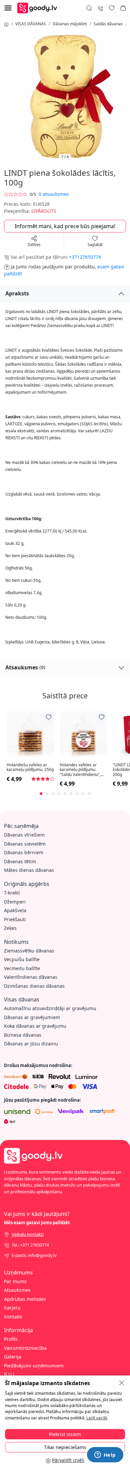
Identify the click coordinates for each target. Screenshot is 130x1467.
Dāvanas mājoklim (70, 24)
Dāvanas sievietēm (25, 844)
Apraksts (17, 293)
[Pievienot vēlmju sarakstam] (48, 716)
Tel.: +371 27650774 (30, 1245)
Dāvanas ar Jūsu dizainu (31, 1043)
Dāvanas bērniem (23, 852)
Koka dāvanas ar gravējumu (35, 1026)
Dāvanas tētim (20, 861)
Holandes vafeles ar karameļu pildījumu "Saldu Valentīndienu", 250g (80, 770)
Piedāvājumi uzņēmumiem (34, 1365)
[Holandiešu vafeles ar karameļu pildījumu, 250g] (30, 735)
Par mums (15, 1281)
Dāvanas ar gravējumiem (32, 1017)
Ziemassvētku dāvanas (29, 950)
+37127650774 (85, 257)
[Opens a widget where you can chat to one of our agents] (105, 1455)
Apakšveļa (15, 910)
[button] (123, 8)
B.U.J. (10, 1374)
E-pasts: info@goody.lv (34, 1255)
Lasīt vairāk (97, 1418)
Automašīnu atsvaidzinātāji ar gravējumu (50, 1008)
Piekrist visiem (65, 1434)
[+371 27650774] (100, 7)
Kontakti (13, 1316)
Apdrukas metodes (25, 1299)
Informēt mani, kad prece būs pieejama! (65, 226)
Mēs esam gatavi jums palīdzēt (37, 1223)
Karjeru (12, 1307)
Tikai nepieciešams (65, 1447)
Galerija (12, 1356)
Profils (11, 1339)
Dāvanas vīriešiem (24, 835)
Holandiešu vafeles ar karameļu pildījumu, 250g (30, 767)
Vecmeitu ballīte (22, 968)
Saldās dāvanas (108, 24)
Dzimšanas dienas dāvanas (34, 986)
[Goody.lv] (38, 7)
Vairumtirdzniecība (25, 1348)
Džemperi (15, 902)
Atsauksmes (25, 667)
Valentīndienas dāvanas (30, 977)
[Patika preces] (112, 8)
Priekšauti (15, 919)
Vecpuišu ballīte (22, 959)
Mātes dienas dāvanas (29, 870)
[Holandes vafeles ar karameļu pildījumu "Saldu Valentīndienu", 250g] (83, 735)
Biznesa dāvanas (22, 1035)
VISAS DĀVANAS (30, 24)
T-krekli (12, 893)
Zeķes (10, 928)
